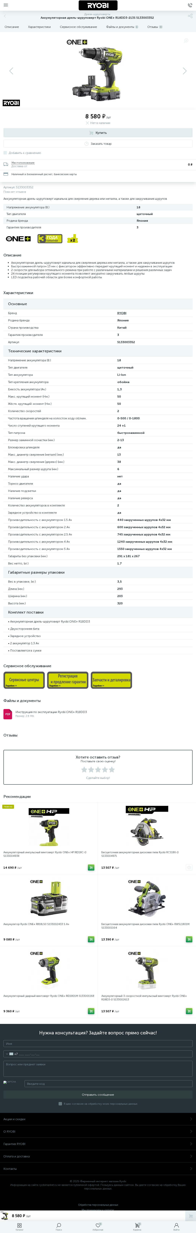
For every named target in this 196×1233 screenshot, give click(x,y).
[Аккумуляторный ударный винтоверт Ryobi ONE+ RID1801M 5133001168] (48, 970)
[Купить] (91, 867)
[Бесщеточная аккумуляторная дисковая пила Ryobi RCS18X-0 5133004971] (146, 827)
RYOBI (121, 313)
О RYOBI (9, 1131)
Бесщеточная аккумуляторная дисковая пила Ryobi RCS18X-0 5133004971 (140, 854)
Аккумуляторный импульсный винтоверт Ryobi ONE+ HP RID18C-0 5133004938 (44, 854)
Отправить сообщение (98, 1094)
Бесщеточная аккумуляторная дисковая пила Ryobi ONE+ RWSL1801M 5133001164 (145, 926)
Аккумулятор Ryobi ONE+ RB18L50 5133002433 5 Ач (36, 924)
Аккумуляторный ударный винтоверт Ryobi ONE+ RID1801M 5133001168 (48, 996)
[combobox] (11, 1054)
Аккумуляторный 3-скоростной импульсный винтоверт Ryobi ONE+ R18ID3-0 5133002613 (144, 997)
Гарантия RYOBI (14, 1144)
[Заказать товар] (189, 867)
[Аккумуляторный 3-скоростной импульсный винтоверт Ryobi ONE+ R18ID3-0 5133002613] (146, 970)
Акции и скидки (14, 1119)
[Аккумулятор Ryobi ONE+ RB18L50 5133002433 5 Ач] (48, 899)
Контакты (10, 1169)
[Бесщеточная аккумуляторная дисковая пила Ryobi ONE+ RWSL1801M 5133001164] (146, 899)
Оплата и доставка (16, 1156)
